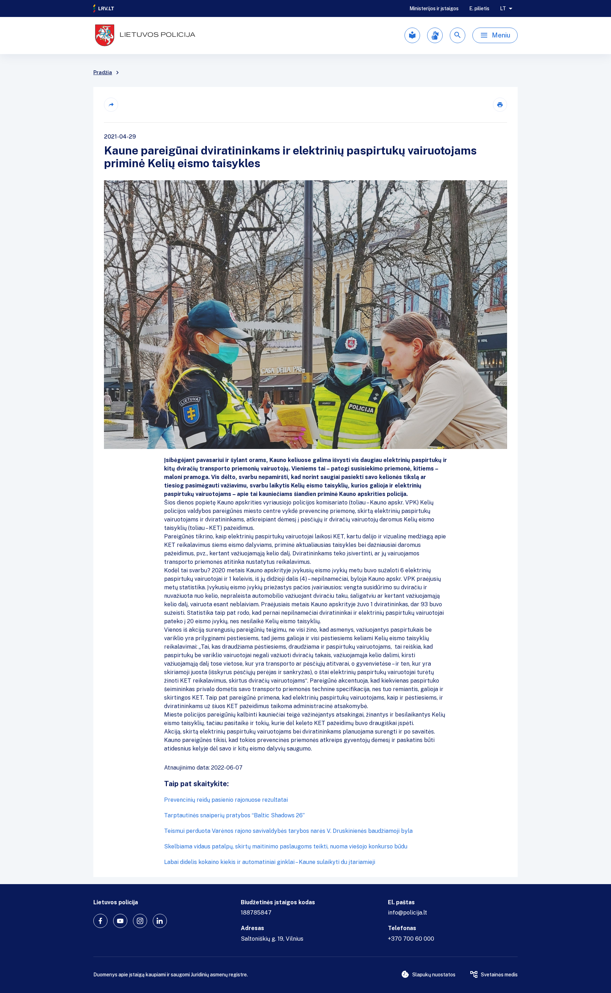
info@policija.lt (407, 912)
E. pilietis (479, 8)
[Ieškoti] (457, 35)
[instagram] (140, 921)
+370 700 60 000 (411, 938)
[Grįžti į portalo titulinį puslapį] (104, 8)
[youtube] (120, 921)
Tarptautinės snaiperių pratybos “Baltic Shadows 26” (234, 815)
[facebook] (100, 921)
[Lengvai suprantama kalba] (412, 35)
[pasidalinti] (111, 105)
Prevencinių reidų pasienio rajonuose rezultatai (226, 799)
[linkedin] (160, 921)
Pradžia (102, 72)
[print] (500, 105)
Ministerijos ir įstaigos (434, 8)
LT (503, 8)
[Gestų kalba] (435, 35)
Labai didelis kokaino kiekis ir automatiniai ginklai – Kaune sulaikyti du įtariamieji (269, 862)
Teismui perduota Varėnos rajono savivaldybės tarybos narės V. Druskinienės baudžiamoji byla (288, 831)
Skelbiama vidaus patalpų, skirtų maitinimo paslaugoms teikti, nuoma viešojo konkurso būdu (285, 846)
